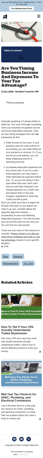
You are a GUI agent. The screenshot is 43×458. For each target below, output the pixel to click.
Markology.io (24, 454)
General (17, 256)
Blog (5, 256)
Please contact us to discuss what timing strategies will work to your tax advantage (20, 236)
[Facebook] (21, 439)
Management (10, 263)
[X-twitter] (28, 439)
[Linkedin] (14, 439)
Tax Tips (28, 263)
